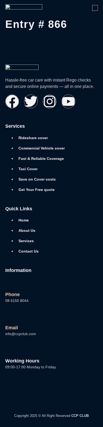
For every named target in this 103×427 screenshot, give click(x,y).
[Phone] (10, 283)
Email (11, 327)
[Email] (10, 316)
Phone (12, 294)
